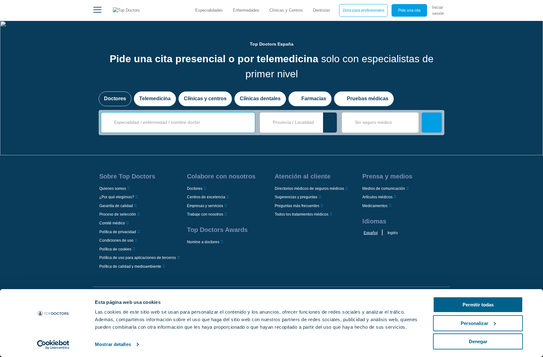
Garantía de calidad (116, 206)
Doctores (115, 98)
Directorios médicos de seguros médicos (309, 188)
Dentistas (321, 10)
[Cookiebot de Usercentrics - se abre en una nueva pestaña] (53, 344)
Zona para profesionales (363, 10)
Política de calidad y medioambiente (130, 266)
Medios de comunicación (383, 188)
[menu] (97, 10)
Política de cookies (115, 249)
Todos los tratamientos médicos (301, 214)
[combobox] (182, 123)
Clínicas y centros (205, 98)
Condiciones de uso (116, 240)
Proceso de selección (117, 214)
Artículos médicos (377, 197)
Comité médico (112, 223)
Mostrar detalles (113, 344)
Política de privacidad (117, 232)
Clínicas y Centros (286, 10)
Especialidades (209, 10)
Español (371, 233)
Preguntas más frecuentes (297, 206)
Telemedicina (155, 98)
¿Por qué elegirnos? (116, 197)
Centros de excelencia (206, 197)
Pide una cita (409, 10)
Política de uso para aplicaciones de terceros (137, 257)
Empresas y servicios (205, 206)
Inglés (392, 233)
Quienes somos (112, 188)
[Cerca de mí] (330, 123)
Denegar (478, 341)
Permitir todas (478, 304)
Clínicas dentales (260, 98)
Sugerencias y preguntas (296, 197)
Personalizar (474, 323)
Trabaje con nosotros (205, 214)
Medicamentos (374, 206)
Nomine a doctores (203, 242)
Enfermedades (246, 10)
